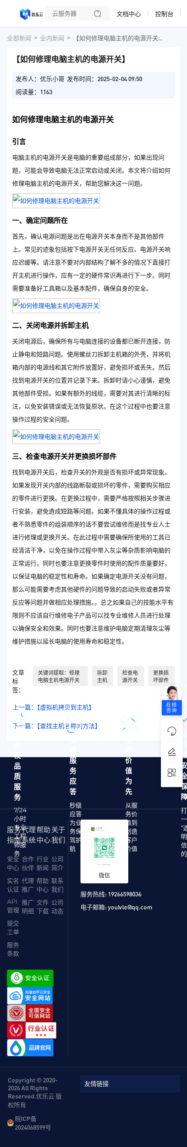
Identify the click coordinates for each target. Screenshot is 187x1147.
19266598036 (124, 894)
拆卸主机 (102, 676)
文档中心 (129, 14)
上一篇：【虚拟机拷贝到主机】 (54, 707)
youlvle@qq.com (130, 907)
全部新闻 (19, 38)
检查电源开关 (130, 676)
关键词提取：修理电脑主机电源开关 (59, 676)
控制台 (164, 14)
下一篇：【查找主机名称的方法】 (57, 726)
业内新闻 (52, 38)
